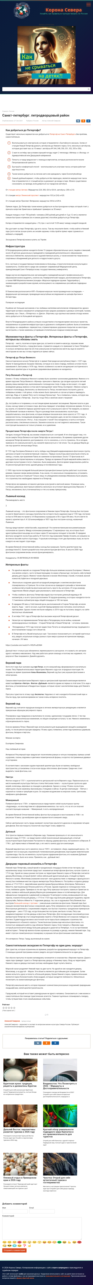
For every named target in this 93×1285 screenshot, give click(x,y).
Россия (36, 121)
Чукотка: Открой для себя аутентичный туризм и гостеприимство (56, 1180)
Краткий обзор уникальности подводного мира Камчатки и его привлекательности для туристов (58, 1133)
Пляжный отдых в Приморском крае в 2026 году (19, 1178)
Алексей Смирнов (12, 1021)
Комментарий (8, 1216)
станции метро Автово (17, 190)
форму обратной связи (25, 1278)
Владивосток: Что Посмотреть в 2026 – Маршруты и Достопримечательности (60, 1086)
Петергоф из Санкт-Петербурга (63, 134)
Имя (4, 1208)
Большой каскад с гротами (26, 903)
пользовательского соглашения (58, 1276)
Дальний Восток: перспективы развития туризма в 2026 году (19, 1130)
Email (31, 1208)
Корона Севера (64, 10)
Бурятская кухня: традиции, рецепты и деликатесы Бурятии (20, 1084)
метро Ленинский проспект (27, 195)
